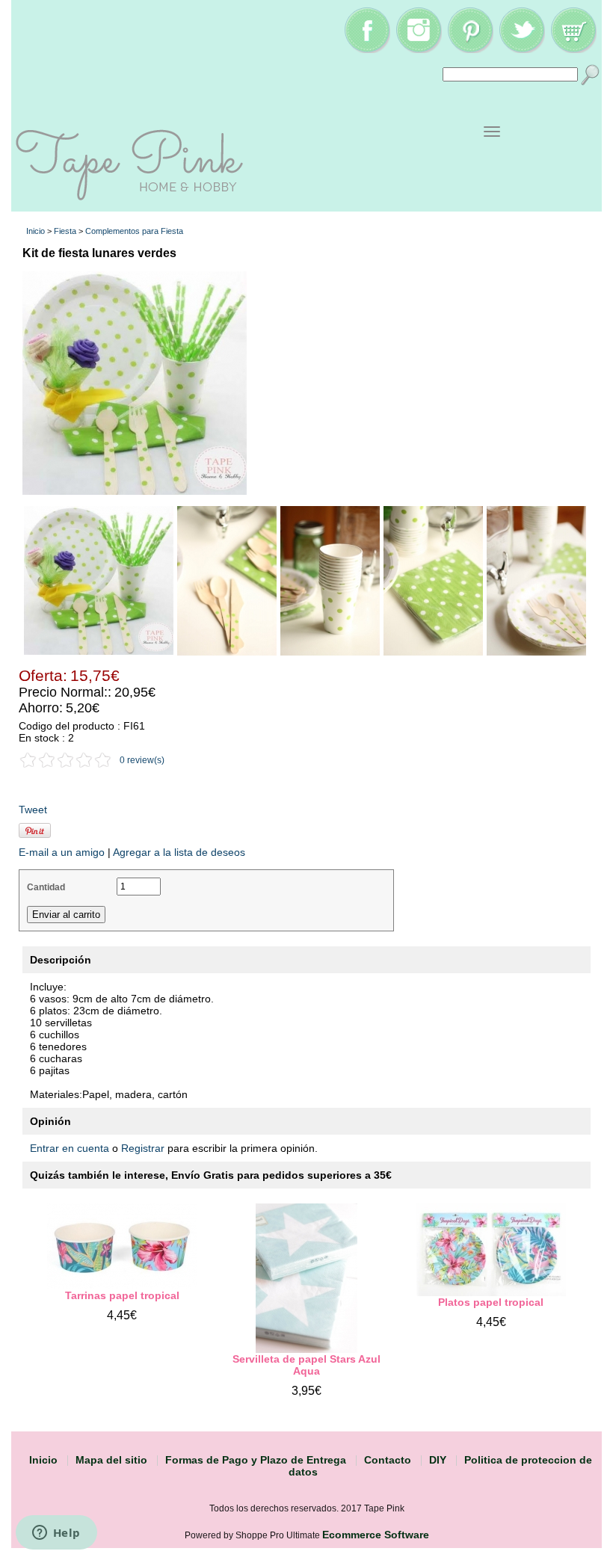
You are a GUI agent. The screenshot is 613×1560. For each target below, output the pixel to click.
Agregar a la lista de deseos (179, 852)
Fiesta (65, 230)
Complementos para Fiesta (134, 230)
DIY (437, 1460)
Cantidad (46, 887)
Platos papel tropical (490, 1302)
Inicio (35, 230)
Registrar (142, 1148)
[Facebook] (367, 49)
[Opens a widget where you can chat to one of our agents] (56, 1534)
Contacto (387, 1460)
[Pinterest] (470, 49)
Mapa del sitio (111, 1460)
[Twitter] (522, 49)
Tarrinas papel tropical (122, 1295)
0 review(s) (142, 760)
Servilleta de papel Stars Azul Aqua (306, 1365)
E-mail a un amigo (62, 852)
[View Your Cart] (573, 49)
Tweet (33, 810)
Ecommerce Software (375, 1535)
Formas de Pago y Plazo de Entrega (255, 1460)
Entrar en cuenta (69, 1148)
